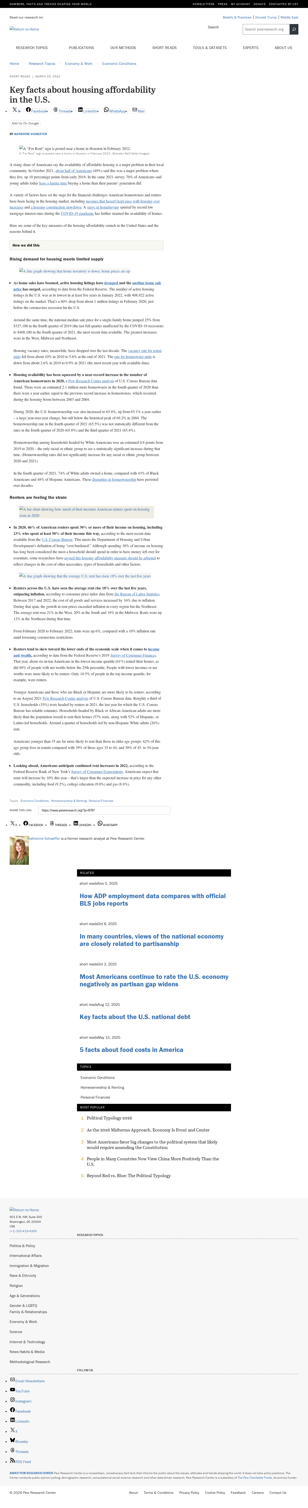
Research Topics (32, 47)
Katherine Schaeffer (30, 134)
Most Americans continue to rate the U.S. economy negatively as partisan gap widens (154, 980)
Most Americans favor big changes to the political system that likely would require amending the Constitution (152, 1144)
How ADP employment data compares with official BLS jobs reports (153, 899)
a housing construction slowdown (56, 207)
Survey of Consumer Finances (133, 655)
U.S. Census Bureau (57, 539)
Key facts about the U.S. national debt (135, 1017)
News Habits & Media (27, 1351)
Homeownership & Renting (68, 801)
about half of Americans (73, 170)
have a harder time (53, 182)
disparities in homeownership (114, 479)
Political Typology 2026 (109, 1118)
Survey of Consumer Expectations (97, 771)
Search (213, 27)
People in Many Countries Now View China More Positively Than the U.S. (153, 1161)
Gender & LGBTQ (23, 1305)
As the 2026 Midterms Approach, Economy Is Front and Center (148, 1130)
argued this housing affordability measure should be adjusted (110, 557)
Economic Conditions (35, 801)
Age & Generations (25, 1295)
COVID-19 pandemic (77, 213)
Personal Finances (101, 801)
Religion (16, 1285)
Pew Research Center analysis (91, 380)
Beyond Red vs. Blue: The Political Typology (129, 1176)
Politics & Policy (22, 1245)
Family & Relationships (28, 1311)
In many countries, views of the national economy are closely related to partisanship (152, 940)
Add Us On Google (25, 123)
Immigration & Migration (29, 1265)
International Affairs (26, 1255)
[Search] (294, 29)
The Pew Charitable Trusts (255, 1478)
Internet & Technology (27, 1341)
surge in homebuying (103, 207)
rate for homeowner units (133, 356)
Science (16, 1331)
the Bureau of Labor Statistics (137, 593)
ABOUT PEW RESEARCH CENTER (31, 1473)
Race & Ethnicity (23, 1275)
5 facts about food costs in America (131, 1049)
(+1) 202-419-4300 (23, 1231)
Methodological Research (30, 1361)
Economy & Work (23, 1321)
